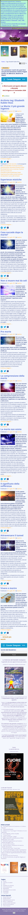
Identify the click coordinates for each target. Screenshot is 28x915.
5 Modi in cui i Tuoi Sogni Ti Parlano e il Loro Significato (14, 831)
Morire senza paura (8, 904)
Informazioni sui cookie (9, 890)
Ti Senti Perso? (7, 835)
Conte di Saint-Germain (9, 903)
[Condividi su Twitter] (4, 162)
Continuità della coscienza (10, 165)
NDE (13, 172)
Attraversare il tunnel (12, 535)
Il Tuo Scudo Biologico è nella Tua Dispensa (14, 850)
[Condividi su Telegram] (2, 162)
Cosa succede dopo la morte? (12, 233)
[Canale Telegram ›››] (14, 81)
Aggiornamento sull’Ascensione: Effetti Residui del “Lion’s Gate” (12, 838)
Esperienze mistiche (11, 179)
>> (24, 63)
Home (3, 61)
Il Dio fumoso (6, 906)
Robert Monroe (7, 897)
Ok (14, 912)
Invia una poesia (7, 887)
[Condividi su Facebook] (7, 162)
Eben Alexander (11, 167)
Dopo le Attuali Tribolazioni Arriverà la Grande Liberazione (12, 846)
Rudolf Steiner (7, 898)
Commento (4, 373)
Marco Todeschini (8, 901)
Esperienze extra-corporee (10, 169)
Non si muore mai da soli (14, 280)
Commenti (16, 176)
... (14, 700)
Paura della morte (11, 174)
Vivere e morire (9, 588)
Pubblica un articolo (8, 885)
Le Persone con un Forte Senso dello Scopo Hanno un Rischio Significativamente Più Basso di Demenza (13, 852)
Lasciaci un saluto (7, 882)
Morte (9, 172)
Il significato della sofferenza (10, 485)
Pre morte (6, 331)
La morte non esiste (11, 429)
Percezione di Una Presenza (10, 855)
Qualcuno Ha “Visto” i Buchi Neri (11, 848)
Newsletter (6, 888)
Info (4, 884)
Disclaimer (6, 891)
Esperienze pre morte (9, 900)
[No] (26, 911)
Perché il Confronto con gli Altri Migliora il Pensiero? (13, 857)
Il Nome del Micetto (8, 829)
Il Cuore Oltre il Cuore (8, 844)
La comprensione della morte (12, 377)
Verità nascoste (12, 164)
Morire (6, 172)
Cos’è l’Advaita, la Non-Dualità (11, 833)
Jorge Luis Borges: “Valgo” (10, 836)
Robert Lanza (8, 176)
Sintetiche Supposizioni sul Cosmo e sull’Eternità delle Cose (11, 841)
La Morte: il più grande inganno (13, 107)
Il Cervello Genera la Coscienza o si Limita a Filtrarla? (13, 827)
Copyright (5, 893)
